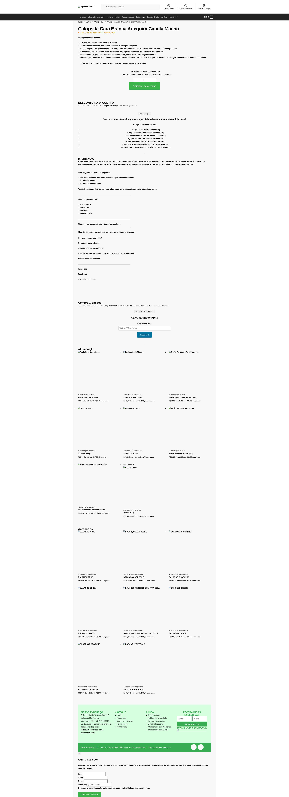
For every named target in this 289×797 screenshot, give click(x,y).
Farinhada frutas (130, 454)
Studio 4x (166, 747)
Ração (182, 394)
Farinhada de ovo (88, 181)
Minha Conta (169, 9)
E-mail (80, 781)
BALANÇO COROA (86, 633)
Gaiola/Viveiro (86, 213)
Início (80, 22)
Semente (92, 394)
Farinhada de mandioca (90, 184)
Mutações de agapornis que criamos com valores (99, 224)
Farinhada (138, 394)
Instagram (82, 269)
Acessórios (82, 574)
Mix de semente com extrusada (91, 510)
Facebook (82, 274)
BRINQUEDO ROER (177, 633)
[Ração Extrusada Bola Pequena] (190, 372)
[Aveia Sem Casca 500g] (99, 372)
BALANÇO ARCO (85, 577)
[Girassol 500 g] (99, 428)
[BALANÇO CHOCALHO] (190, 551)
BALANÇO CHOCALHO (179, 577)
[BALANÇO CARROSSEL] (144, 551)
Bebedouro (85, 207)
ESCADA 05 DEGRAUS (88, 690)
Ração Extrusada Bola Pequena (182, 397)
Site (80, 774)
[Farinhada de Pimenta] (144, 372)
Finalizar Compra (204, 9)
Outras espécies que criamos (90, 248)
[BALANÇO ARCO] (99, 551)
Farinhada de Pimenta (132, 397)
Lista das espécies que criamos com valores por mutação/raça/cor (106, 232)
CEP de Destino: (144, 323)
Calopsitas (99, 22)
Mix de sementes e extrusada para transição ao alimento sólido (107, 178)
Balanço (84, 210)
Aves (88, 22)
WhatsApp (82, 785)
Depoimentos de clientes (88, 243)
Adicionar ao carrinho (144, 85)
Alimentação (83, 394)
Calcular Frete (144, 335)
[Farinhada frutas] (144, 428)
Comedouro (85, 205)
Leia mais (144, 520)
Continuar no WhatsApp (89, 794)
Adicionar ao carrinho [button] (99, 405)
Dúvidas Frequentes (185, 9)
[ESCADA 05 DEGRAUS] (99, 664)
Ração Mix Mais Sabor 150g (181, 454)
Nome (80, 778)
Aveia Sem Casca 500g (88, 397)
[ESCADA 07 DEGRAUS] (144, 664)
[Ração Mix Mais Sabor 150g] (190, 428)
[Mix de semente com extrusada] (99, 484)
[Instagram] (201, 747)
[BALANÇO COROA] (99, 608)
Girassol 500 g (84, 454)
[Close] (144, 153)
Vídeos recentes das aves (89, 259)
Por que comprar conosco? (90, 238)
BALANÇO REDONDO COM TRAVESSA (140, 633)
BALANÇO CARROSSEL (134, 577)
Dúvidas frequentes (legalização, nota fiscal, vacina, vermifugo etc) (106, 253)
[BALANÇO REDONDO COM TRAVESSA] (144, 608)
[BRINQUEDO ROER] (190, 608)
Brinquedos (92, 574)
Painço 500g (128, 513)
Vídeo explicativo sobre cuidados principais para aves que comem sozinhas (113, 63)
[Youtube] (194, 747)
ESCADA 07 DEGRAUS (133, 690)
